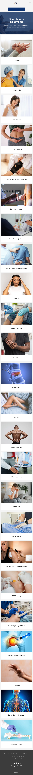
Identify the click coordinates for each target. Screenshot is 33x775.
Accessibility (26, 771)
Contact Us (16, 772)
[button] (30, 2)
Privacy (4, 771)
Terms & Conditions (15, 771)
